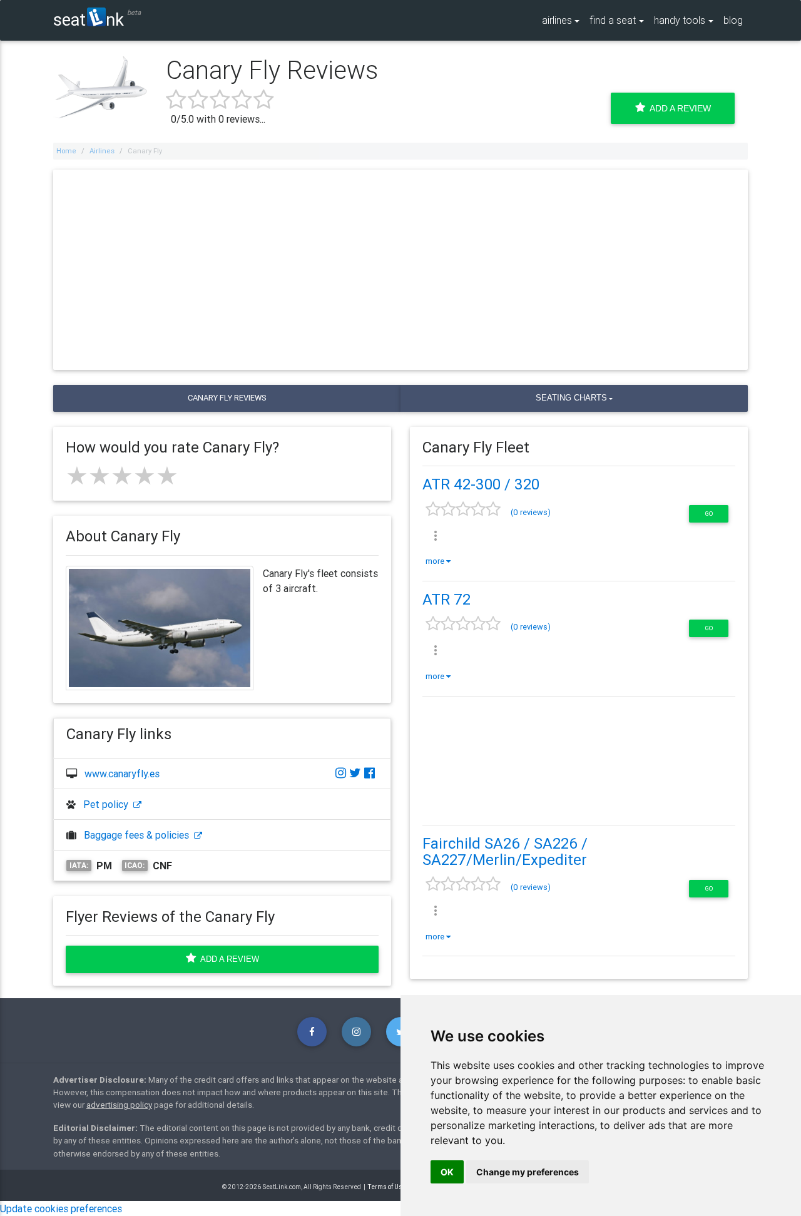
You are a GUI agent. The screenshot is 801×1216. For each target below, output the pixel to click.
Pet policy (108, 804)
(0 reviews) (531, 512)
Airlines (102, 150)
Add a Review (678, 108)
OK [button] (447, 1172)
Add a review (227, 959)
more (436, 561)
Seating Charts (571, 397)
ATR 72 (446, 599)
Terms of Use (387, 1187)
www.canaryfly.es (122, 773)
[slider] (122, 475)
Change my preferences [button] (527, 1172)
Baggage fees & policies (139, 835)
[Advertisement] (400, 269)
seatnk (88, 19)
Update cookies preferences (61, 1208)
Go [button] (709, 513)
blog (733, 20)
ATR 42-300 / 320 (480, 484)
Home (66, 150)
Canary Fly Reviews (227, 397)
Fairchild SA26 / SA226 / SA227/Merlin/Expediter (505, 851)
